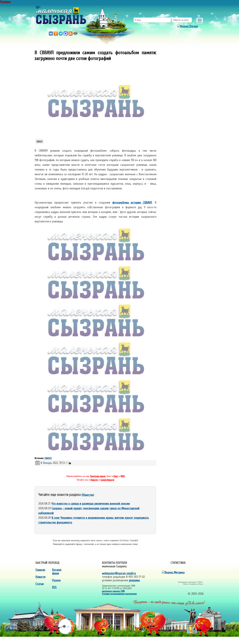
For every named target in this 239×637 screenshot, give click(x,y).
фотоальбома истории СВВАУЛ (132, 202)
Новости (94, 480)
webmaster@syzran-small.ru (119, 573)
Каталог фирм (57, 571)
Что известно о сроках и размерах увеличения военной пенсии (90, 503)
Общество (88, 495)
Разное (56, 580)
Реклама (5, 1)
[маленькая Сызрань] (61, 13)
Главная (40, 569)
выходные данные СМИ (113, 591)
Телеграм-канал (98, 476)
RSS (54, 587)
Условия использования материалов (119, 593)
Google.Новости (107, 480)
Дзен (115, 476)
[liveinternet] (195, 572)
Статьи (40, 583)
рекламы (134, 580)
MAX (123, 476)
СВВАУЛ (39, 141)
